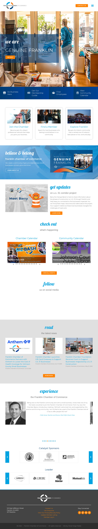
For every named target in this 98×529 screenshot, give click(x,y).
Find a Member (49, 127)
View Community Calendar (85, 93)
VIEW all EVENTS (49, 273)
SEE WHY (10, 57)
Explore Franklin (79, 127)
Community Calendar (71, 238)
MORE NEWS (49, 375)
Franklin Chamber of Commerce (35, 526)
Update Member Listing (49, 515)
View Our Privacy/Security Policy (49, 513)
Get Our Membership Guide (37, 93)
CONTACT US (81, 5)
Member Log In (49, 517)
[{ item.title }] (18, 116)
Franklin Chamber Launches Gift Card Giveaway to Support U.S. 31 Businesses (48, 359)
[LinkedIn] (86, 512)
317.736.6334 (11, 512)
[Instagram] (89, 512)
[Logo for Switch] (14, 5)
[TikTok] (82, 512)
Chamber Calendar (27, 238)
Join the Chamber (19, 127)
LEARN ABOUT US (13, 170)
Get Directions (49, 510)
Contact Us (49, 508)
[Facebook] (79, 512)
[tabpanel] (49, 414)
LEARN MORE (56, 213)
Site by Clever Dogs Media (72, 526)
